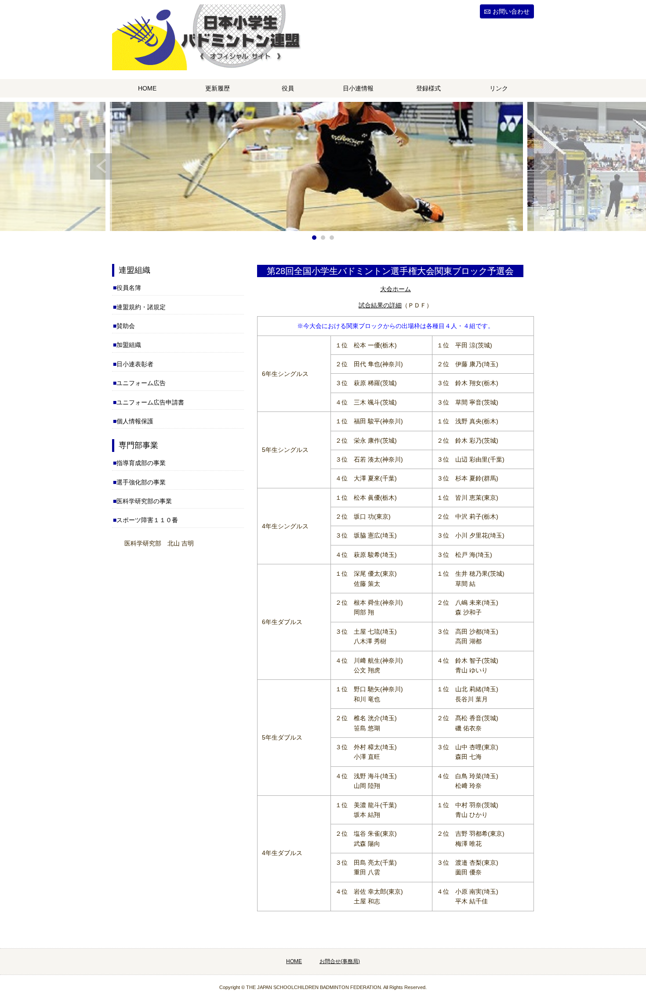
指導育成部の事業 (141, 462)
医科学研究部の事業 (144, 501)
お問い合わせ (511, 11)
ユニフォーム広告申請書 (150, 402)
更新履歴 (217, 88)
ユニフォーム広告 (141, 382)
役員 (288, 88)
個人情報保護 (134, 421)
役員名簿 (128, 287)
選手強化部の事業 (141, 482)
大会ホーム (395, 288)
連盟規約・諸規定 (141, 306)
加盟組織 (128, 344)
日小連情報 (358, 88)
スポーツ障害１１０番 (147, 519)
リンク (499, 88)
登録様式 (428, 88)
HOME (147, 88)
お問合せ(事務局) (339, 961)
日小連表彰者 (134, 364)
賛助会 (125, 325)
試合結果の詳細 (380, 305)
